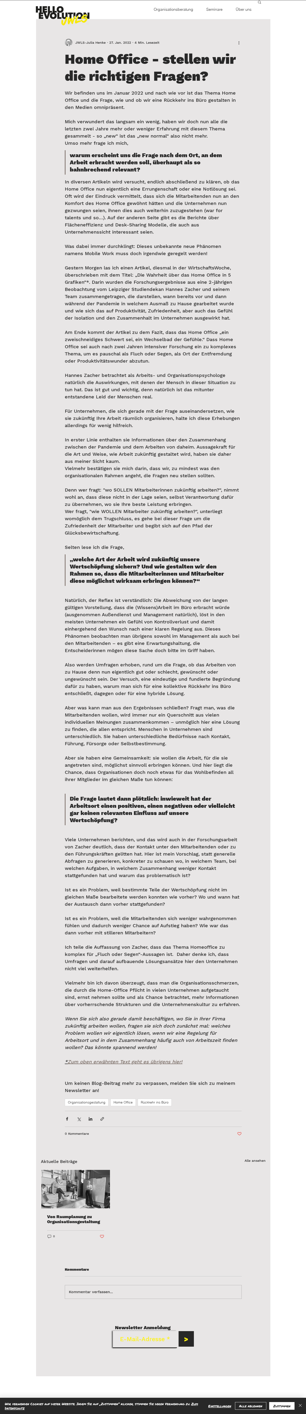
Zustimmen (281, 1405)
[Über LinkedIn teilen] (90, 1119)
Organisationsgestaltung (86, 1102)
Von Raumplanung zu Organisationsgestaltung (73, 1219)
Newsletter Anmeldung (143, 1327)
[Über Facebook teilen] (67, 1119)
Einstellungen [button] (219, 1405)
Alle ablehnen (250, 1405)
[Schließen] (300, 1406)
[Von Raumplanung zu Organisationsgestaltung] (75, 1189)
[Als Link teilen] (102, 1119)
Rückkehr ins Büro (155, 1102)
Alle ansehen (255, 1160)
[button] (259, 2)
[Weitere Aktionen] (239, 42)
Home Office (123, 1102)
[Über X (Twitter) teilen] (78, 1119)
